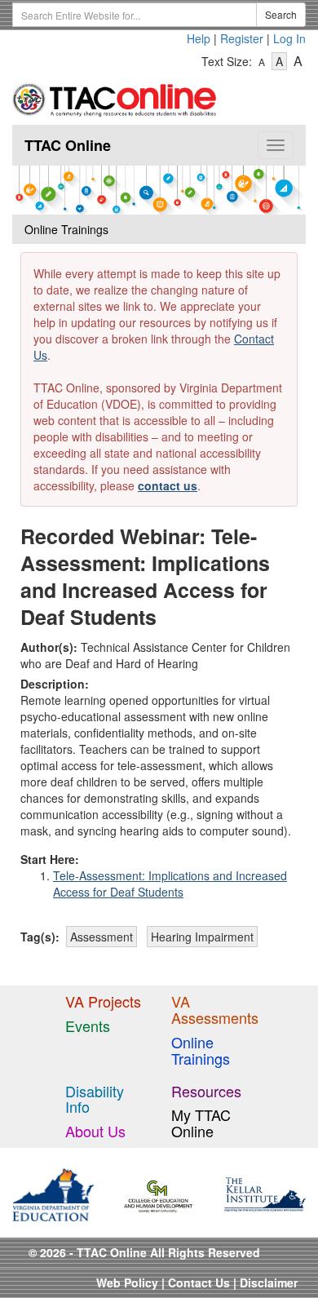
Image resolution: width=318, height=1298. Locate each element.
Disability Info (94, 1099)
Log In (289, 38)
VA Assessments (214, 1009)
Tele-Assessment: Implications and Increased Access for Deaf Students (170, 883)
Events (87, 1025)
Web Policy (127, 1282)
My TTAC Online (201, 1122)
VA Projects (103, 1001)
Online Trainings (200, 1050)
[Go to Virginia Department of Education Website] (53, 1193)
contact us (167, 485)
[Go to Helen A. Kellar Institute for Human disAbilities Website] (265, 1193)
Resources (206, 1090)
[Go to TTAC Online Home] (115, 96)
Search (281, 14)
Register (241, 38)
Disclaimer (269, 1282)
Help (198, 38)
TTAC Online (67, 145)
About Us (95, 1130)
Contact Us (199, 1282)
